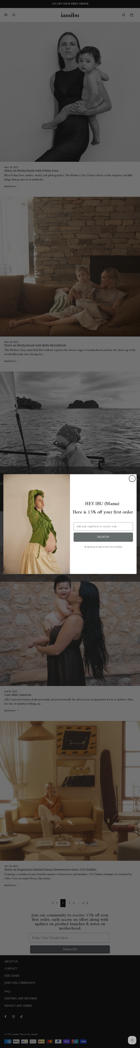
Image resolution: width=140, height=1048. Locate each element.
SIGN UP (103, 537)
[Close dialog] (132, 479)
